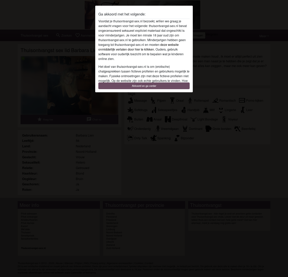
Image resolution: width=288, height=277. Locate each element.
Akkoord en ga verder (144, 86)
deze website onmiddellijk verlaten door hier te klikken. (138, 47)
